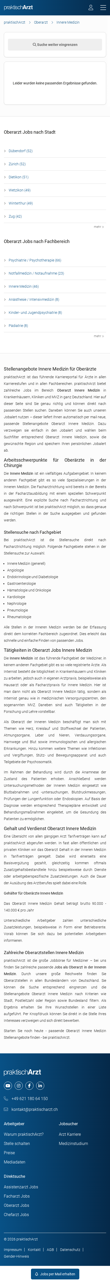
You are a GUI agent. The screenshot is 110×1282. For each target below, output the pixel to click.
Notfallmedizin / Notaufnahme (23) (36, 273)
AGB (50, 1250)
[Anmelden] (91, 8)
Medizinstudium (73, 1143)
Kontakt (34, 1250)
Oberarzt (41, 22)
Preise (9, 1152)
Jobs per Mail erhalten (57, 1274)
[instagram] (19, 1086)
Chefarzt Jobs (16, 1214)
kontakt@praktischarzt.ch (34, 1109)
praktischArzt (14, 22)
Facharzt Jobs (17, 1196)
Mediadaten (14, 1162)
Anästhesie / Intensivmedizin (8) (34, 299)
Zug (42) (15, 216)
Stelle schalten (17, 1143)
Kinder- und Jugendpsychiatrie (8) (35, 312)
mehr (98, 227)
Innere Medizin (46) (24, 286)
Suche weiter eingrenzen (57, 45)
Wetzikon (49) (20, 190)
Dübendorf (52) (21, 151)
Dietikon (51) (19, 177)
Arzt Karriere (70, 1134)
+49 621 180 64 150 (29, 1098)
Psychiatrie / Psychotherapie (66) (35, 260)
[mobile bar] (103, 7)
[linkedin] (40, 1086)
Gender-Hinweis (16, 1256)
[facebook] (29, 1086)
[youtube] (8, 1086)
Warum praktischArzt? (23, 1134)
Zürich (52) (17, 164)
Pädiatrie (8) (18, 326)
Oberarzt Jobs (16, 1205)
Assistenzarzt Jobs (21, 1186)
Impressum (13, 1250)
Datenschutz (70, 1250)
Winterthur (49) (21, 203)
